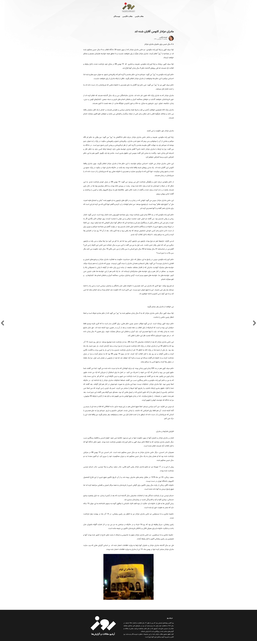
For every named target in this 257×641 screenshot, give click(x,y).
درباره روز (170, 618)
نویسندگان (117, 16)
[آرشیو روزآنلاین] (128, 12)
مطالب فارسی (139, 16)
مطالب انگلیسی (127, 16)
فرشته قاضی (163, 37)
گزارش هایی (98, 545)
